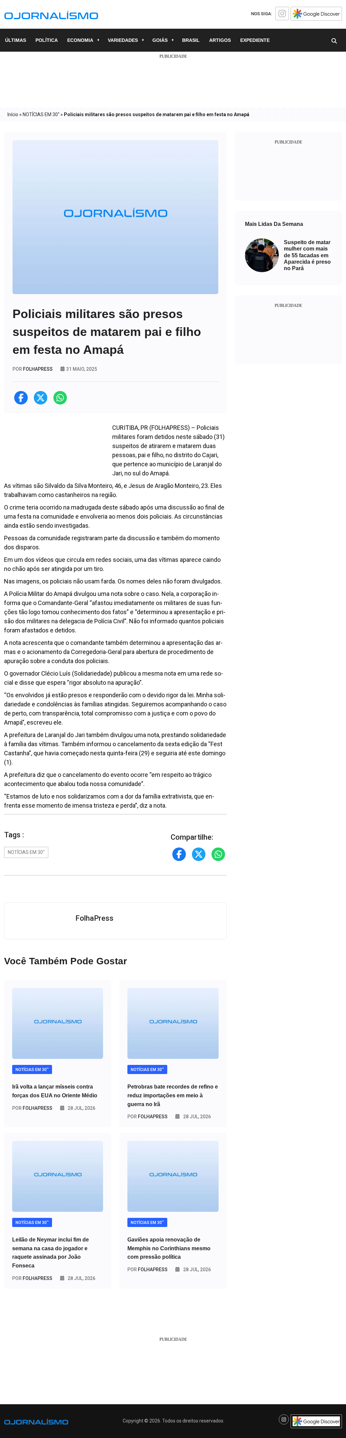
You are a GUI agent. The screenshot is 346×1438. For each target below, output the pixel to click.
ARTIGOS (220, 40)
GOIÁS (160, 40)
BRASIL (191, 40)
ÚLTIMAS (15, 40)
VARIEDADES (123, 40)
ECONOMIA (80, 40)
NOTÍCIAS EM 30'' (41, 114)
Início (12, 114)
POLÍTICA (46, 40)
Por (32, 1108)
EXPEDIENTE (255, 40)
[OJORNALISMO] (51, 14)
